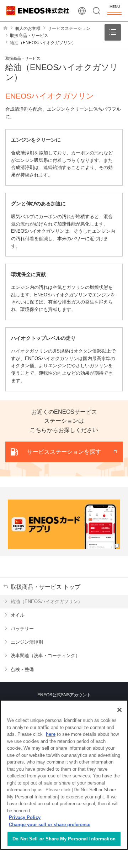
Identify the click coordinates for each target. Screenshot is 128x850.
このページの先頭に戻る (117, 669)
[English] (82, 11)
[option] (64, 524)
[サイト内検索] (96, 11)
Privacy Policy (25, 817)
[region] (64, 775)
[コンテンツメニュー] (113, 32)
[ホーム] (5, 28)
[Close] (119, 710)
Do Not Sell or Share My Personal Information (64, 838)
